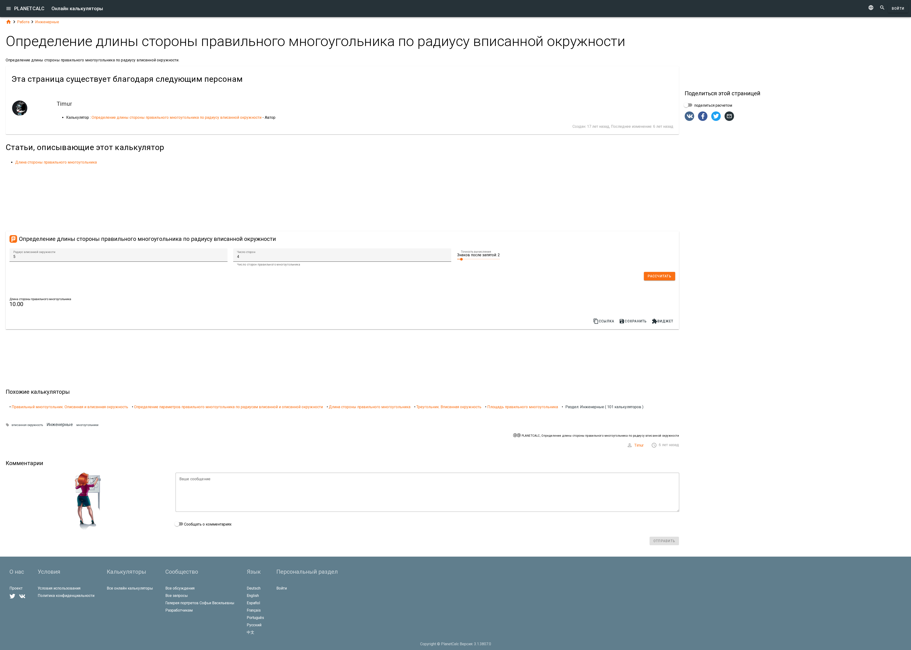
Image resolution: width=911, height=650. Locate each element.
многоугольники (87, 425)
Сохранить (633, 321)
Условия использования (59, 588)
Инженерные (47, 22)
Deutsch (253, 588)
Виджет (663, 321)
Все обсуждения (180, 588)
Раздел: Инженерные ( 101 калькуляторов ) (604, 407)
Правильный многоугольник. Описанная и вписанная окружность (70, 407)
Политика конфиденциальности (66, 595)
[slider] (478, 259)
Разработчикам (179, 610)
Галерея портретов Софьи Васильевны (199, 603)
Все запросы (176, 595)
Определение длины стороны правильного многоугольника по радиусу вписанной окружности (176, 117)
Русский (254, 625)
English (253, 595)
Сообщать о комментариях (207, 524)
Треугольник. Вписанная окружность (448, 407)
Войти (898, 8)
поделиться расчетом (712, 105)
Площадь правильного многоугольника (522, 407)
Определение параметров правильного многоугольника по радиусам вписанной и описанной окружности (228, 407)
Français (254, 610)
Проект (16, 588)
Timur (639, 445)
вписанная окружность (27, 425)
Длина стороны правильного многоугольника (56, 162)
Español (253, 603)
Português (255, 617)
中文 (250, 632)
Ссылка (603, 321)
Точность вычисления (476, 251)
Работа (23, 22)
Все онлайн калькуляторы (130, 588)
